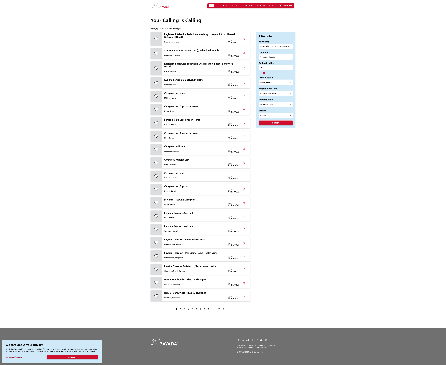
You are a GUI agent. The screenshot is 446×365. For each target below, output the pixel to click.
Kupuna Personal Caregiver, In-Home (184, 79)
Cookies (260, 345)
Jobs (211, 6)
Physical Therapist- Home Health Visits (184, 239)
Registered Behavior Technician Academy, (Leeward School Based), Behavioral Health (200, 36)
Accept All (72, 357)
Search (275, 123)
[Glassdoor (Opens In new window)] (247, 340)
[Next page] (223, 309)
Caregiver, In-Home (174, 93)
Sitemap (251, 345)
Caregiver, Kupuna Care (177, 159)
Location (263, 52)
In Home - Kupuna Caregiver (179, 199)
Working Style (266, 99)
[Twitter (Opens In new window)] (266, 340)
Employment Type (268, 88)
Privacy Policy (262, 348)
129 (218, 309)
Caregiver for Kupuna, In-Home (181, 106)
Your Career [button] (236, 6)
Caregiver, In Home (174, 146)
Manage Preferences (14, 357)
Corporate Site (271, 345)
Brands (262, 110)
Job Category (266, 77)
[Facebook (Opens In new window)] (238, 340)
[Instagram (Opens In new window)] (252, 340)
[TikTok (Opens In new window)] (257, 340)
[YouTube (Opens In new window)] (261, 340)
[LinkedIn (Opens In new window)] (243, 340)
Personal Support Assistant (178, 213)
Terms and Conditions (246, 348)
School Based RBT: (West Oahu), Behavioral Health (191, 50)
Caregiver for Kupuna (176, 186)
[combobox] (274, 82)
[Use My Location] (290, 57)
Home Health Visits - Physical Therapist (185, 279)
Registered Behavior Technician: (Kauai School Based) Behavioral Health (198, 65)
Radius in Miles (266, 63)
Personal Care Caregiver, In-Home (182, 119)
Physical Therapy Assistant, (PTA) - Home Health (190, 266)
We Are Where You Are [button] (266, 6)
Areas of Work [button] (221, 6)
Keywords (264, 42)
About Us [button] (249, 6)
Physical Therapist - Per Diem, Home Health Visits (190, 253)
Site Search (241, 345)
